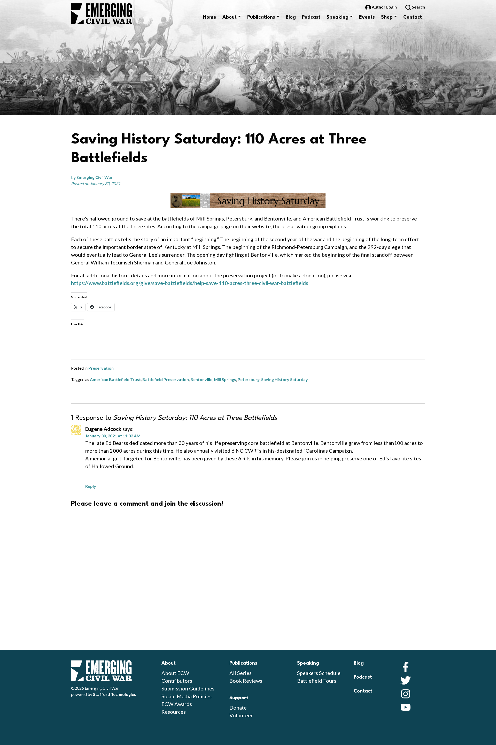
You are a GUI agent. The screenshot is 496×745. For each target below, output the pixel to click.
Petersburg (249, 379)
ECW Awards (176, 704)
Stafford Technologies (114, 694)
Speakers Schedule (318, 673)
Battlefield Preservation (165, 379)
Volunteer (241, 715)
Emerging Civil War (94, 177)
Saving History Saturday (284, 379)
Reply (90, 486)
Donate (238, 707)
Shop (387, 17)
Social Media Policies (186, 696)
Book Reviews (245, 681)
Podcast (311, 17)
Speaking (337, 17)
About (229, 17)
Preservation (101, 368)
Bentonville (201, 379)
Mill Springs (225, 379)
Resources (173, 712)
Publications (261, 17)
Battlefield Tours (316, 681)
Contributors (176, 681)
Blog (291, 17)
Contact (412, 17)
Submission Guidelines (187, 688)
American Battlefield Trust (115, 379)
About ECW (175, 673)
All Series (240, 673)
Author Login (384, 6)
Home (209, 17)
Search (418, 6)
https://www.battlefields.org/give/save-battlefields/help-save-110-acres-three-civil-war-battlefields (189, 283)
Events (367, 17)
